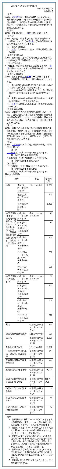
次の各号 (26, 76)
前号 (13, 49)
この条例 (16, 17)
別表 (29, 33)
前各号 (14, 104)
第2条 (31, 41)
